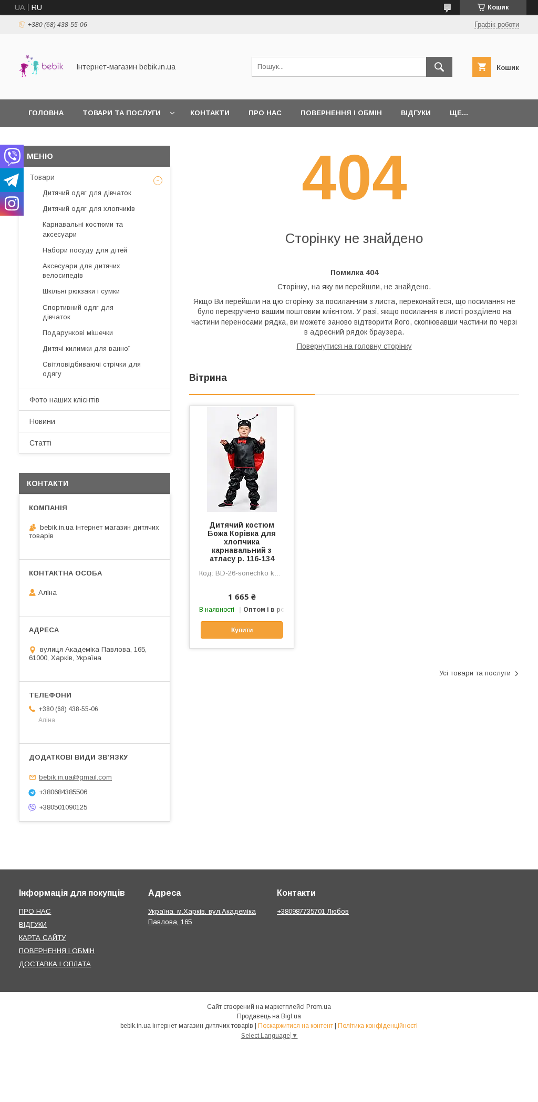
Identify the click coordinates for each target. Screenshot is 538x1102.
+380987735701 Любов (313, 911)
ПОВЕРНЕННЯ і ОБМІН (57, 951)
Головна (46, 113)
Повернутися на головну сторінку (354, 346)
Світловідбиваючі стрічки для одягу (92, 369)
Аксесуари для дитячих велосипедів (81, 270)
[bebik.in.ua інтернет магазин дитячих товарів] (41, 86)
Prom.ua (318, 1006)
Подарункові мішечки (78, 333)
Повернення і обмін (341, 113)
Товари (42, 177)
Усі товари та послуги (475, 673)
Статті (40, 443)
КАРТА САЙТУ (42, 938)
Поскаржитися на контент (295, 1025)
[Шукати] (439, 67)
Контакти (210, 113)
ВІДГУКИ (33, 924)
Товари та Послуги (121, 113)
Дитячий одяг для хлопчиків (89, 209)
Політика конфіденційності (378, 1025)
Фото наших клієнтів (64, 400)
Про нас (265, 113)
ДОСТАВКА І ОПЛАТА (55, 964)
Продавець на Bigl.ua (269, 1016)
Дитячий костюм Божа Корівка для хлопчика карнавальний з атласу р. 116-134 (242, 542)
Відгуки (416, 113)
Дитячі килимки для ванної (86, 348)
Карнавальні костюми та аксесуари (83, 229)
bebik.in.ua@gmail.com (75, 777)
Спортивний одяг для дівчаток (78, 312)
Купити (242, 630)
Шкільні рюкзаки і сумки (81, 291)
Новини (42, 421)
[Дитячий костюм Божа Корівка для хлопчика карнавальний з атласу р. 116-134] (242, 458)
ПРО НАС (35, 911)
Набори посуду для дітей (85, 250)
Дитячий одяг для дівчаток (87, 193)
